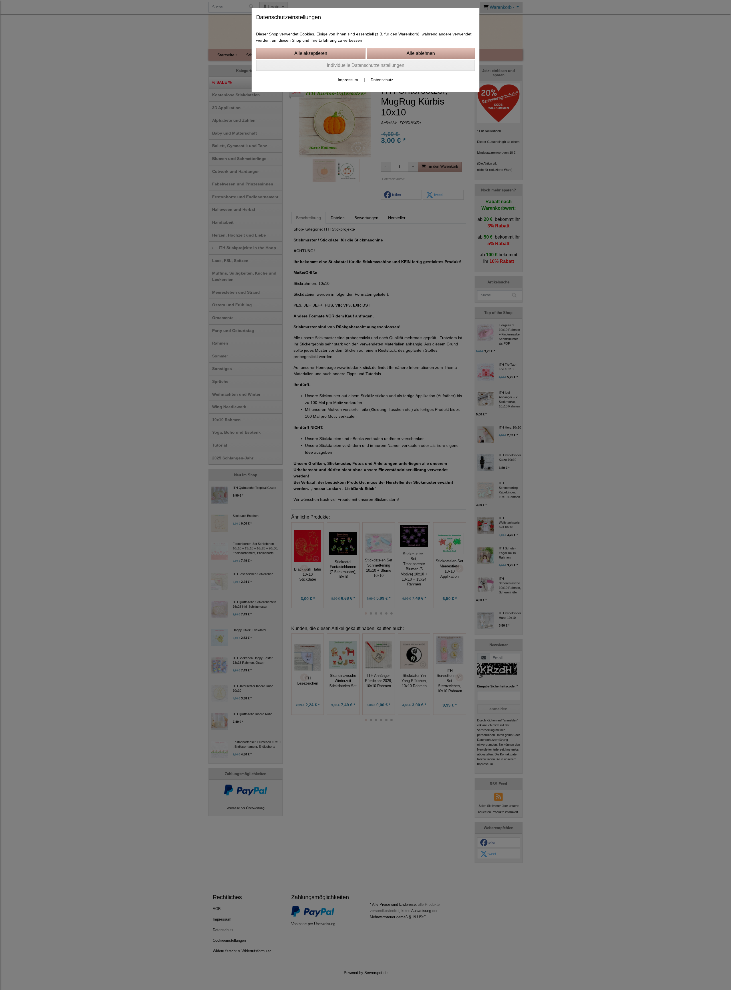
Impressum (348, 79)
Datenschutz (382, 79)
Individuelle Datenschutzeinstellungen (365, 65)
